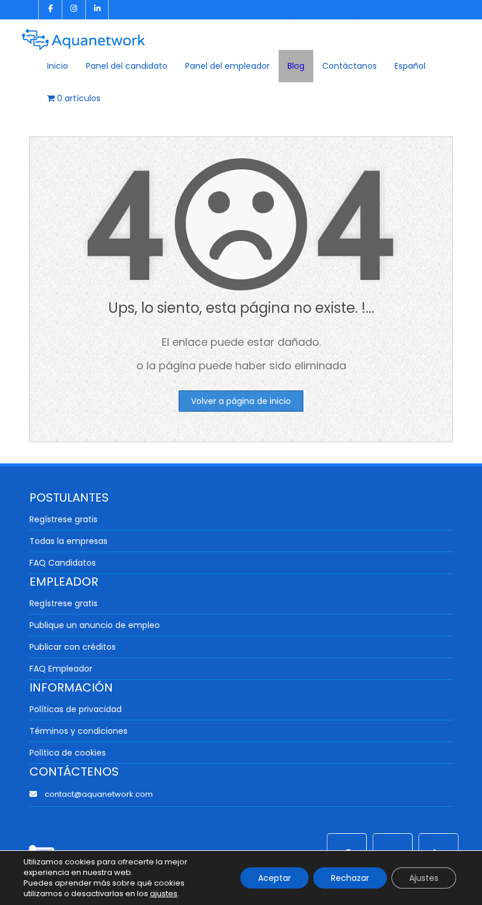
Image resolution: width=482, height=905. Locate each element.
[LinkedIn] (97, 9)
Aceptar (274, 878)
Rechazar (350, 878)
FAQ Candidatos (62, 563)
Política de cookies (67, 753)
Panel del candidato (127, 66)
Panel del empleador (227, 66)
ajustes (164, 894)
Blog (295, 66)
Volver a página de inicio (241, 401)
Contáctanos (349, 66)
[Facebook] (50, 9)
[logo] (83, 35)
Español (410, 66)
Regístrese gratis (63, 519)
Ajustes (424, 878)
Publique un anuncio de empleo (94, 625)
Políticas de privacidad (75, 709)
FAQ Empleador (60, 668)
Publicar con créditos (72, 647)
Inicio (57, 66)
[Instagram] (73, 9)
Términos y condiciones (78, 731)
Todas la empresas (68, 541)
